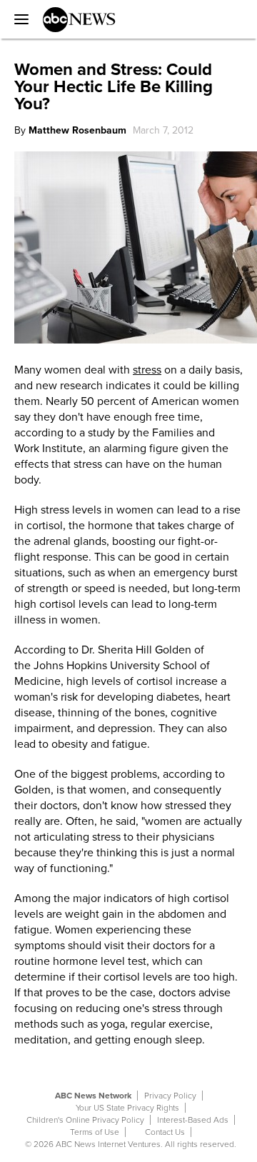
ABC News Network (93, 1096)
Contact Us (165, 1132)
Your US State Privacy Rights (127, 1108)
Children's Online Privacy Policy (85, 1120)
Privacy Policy (170, 1096)
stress (147, 370)
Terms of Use (94, 1132)
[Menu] (18, 19)
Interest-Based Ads (192, 1120)
